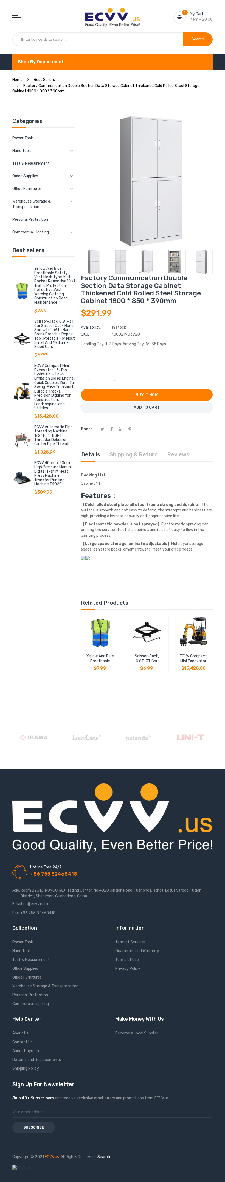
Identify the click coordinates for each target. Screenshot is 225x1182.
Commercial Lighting (30, 1003)
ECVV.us (52, 1156)
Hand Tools (22, 951)
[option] (93, 262)
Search (103, 1156)
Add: (16, 890)
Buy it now (147, 395)
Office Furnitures (27, 977)
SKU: (85, 334)
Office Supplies (25, 968)
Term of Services (130, 942)
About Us (20, 1033)
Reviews (178, 454)
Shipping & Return (133, 454)
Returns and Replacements (36, 1059)
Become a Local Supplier (136, 1033)
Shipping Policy (25, 1068)
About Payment (26, 1050)
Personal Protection (30, 995)
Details (90, 454)
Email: (17, 904)
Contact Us (22, 1042)
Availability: (91, 327)
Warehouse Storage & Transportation (45, 986)
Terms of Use (127, 959)
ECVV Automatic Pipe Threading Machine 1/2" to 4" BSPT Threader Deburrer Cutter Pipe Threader (53, 435)
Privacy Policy (127, 968)
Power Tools (23, 138)
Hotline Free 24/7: (46, 867)
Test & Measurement (31, 959)
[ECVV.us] (112, 13)
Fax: (16, 913)
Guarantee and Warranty (137, 951)
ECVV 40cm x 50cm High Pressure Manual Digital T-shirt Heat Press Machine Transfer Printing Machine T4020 (53, 473)
